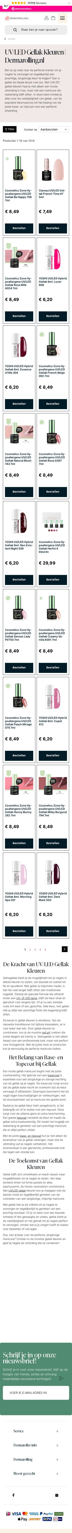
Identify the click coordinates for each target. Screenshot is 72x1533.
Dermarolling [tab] (22, 1459)
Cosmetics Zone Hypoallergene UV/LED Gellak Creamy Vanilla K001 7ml (52, 634)
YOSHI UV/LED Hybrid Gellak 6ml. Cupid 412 (53, 721)
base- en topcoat (30, 1135)
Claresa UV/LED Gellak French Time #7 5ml (52, 194)
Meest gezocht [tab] (24, 1473)
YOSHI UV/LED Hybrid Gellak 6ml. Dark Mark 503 (53, 897)
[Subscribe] (62, 1378)
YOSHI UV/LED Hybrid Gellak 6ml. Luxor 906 (53, 282)
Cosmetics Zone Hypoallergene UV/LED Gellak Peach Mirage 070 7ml (18, 722)
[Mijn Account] (46, 18)
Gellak (11, 38)
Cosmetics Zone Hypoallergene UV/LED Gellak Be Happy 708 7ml (18, 195)
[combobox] (36, 30)
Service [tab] (18, 1431)
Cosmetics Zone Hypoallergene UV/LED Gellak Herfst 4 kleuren (52, 546)
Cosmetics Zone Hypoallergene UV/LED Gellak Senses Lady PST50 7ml (18, 634)
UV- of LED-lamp (26, 998)
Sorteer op (30, 129)
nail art (46, 1032)
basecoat (53, 1075)
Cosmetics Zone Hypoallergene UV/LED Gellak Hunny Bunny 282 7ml (18, 810)
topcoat (21, 1117)
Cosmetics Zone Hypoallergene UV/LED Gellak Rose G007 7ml (52, 458)
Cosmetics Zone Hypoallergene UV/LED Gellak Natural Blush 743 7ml (18, 458)
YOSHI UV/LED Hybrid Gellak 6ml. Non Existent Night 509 (19, 545)
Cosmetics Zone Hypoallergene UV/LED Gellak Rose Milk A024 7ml (18, 283)
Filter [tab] (11, 129)
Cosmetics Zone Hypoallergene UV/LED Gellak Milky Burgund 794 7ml (53, 810)
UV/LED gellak (17, 1190)
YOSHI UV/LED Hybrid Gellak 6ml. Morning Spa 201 (19, 897)
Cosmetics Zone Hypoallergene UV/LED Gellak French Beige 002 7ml (52, 371)
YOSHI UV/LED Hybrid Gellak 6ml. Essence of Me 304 (19, 369)
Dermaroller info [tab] (25, 1445)
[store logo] (17, 18)
